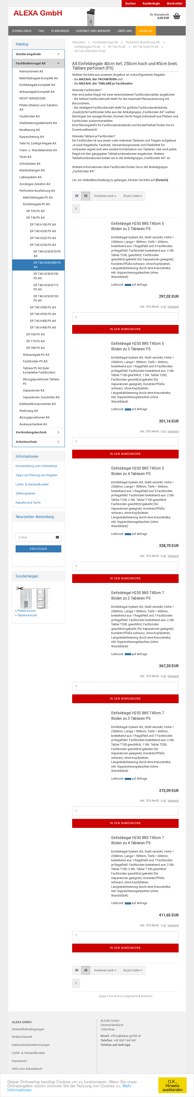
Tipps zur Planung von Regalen (36, 475)
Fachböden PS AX (35, 361)
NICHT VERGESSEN (32, 98)
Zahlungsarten (25, 493)
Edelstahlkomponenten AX (37, 404)
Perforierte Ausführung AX (37, 190)
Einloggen (38, 549)
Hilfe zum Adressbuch (27, 1068)
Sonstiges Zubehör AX (34, 184)
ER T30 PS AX (35, 211)
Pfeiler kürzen (26, 611)
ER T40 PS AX (35, 217)
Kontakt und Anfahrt (93, 31)
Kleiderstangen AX (32, 170)
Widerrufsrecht (22, 1037)
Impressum (19, 1061)
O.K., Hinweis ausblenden (173, 1085)
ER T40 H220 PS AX (43, 238)
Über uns (125, 31)
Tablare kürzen (27, 615)
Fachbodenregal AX (30, 63)
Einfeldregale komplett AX (37, 85)
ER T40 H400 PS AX (43, 321)
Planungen (60, 31)
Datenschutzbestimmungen (31, 1045)
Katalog (145, 31)
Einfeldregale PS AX (36, 204)
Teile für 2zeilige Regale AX (37, 143)
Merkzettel (174, 3)
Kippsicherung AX (31, 136)
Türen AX (25, 157)
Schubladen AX (29, 163)
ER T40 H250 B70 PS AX (47, 254)
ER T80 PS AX (35, 348)
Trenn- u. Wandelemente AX (38, 150)
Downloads (21, 31)
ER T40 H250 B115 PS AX (46, 287)
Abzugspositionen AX (34, 417)
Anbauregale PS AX (36, 354)
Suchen (130, 3)
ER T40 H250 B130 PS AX (46, 298)
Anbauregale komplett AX (37, 91)
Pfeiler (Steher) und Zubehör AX (38, 107)
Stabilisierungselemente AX (38, 123)
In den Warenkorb (125, 329)
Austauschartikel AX (33, 424)
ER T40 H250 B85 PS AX (47, 265)
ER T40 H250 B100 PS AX (46, 276)
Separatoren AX (33, 390)
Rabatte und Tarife (28, 502)
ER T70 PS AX (35, 341)
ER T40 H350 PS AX (43, 314)
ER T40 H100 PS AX (43, 224)
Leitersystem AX (30, 177)
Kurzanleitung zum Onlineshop (36, 466)
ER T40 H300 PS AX (43, 307)
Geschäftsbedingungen (28, 1029)
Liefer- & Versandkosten (32, 484)
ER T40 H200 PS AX (43, 231)
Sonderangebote (28, 54)
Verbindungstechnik (31, 432)
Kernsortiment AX (31, 71)
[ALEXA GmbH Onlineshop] (38, 16)
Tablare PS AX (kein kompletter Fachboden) (39, 370)
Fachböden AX (29, 116)
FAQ (41, 31)
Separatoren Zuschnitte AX (41, 397)
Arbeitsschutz (26, 442)
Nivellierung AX (29, 130)
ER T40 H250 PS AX (43, 245)
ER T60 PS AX (35, 334)
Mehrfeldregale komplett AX (38, 78)
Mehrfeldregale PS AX (38, 197)
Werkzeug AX (28, 411)
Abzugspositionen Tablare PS (41, 382)
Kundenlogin (151, 3)
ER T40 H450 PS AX (43, 327)
